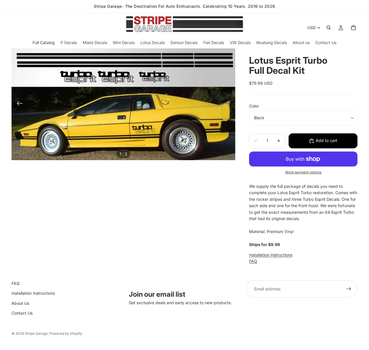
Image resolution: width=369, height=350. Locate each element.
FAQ (253, 261)
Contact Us (22, 313)
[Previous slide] (18, 104)
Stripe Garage (36, 333)
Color (254, 105)
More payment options (303, 172)
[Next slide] (228, 104)
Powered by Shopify (65, 333)
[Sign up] (349, 289)
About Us (20, 303)
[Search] (328, 27)
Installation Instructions (270, 254)
